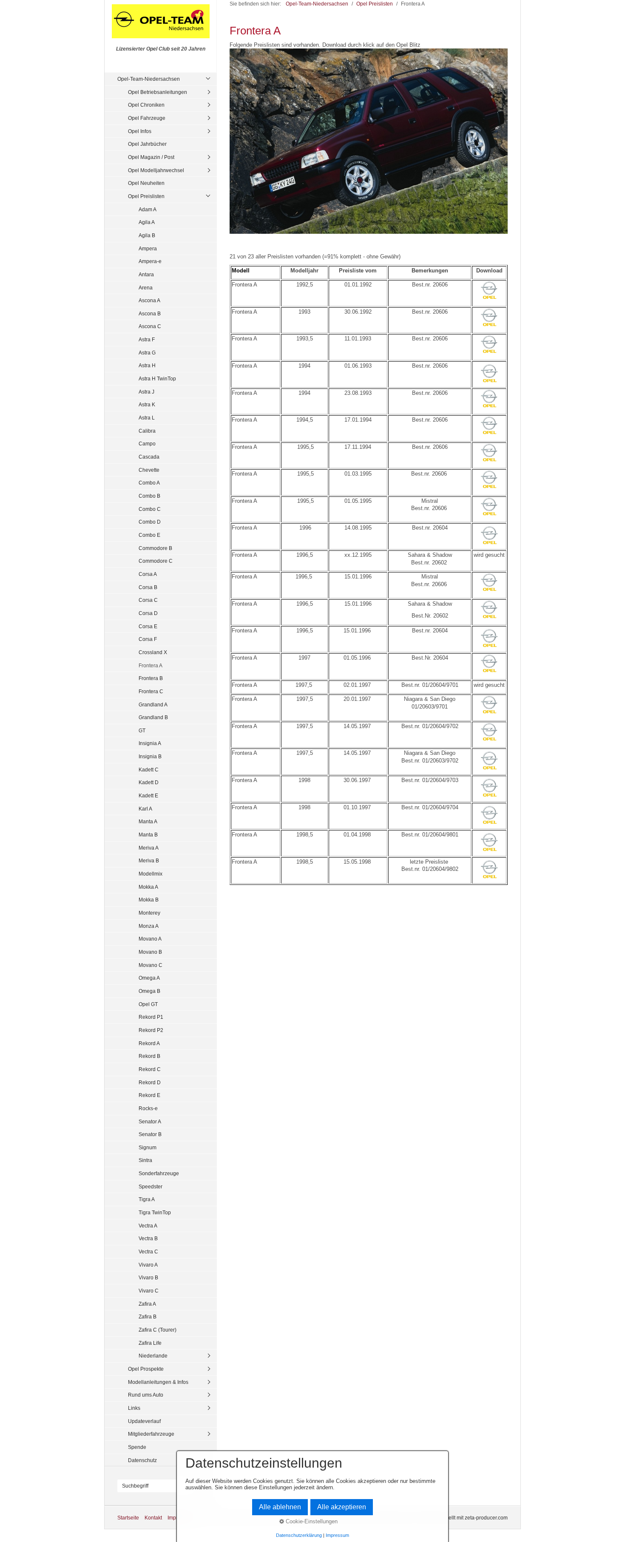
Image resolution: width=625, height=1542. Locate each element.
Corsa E (148, 626)
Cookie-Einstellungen (311, 1521)
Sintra (145, 1160)
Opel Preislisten (146, 196)
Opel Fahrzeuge (146, 118)
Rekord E (149, 1095)
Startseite (128, 1517)
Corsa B (148, 587)
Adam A (147, 209)
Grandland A (153, 704)
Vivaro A (148, 1264)
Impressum (337, 1535)
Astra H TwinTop (157, 378)
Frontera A (150, 665)
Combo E (149, 535)
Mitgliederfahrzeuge (151, 1434)
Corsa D (148, 613)
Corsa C (148, 600)
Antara (146, 274)
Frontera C (151, 691)
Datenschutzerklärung (299, 1535)
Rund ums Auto (145, 1394)
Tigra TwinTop (155, 1212)
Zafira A (147, 1304)
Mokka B (149, 899)
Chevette (149, 470)
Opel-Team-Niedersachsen (148, 79)
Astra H (147, 365)
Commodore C (156, 561)
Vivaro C (149, 1290)
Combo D (150, 521)
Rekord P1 (151, 1017)
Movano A (150, 938)
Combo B (149, 496)
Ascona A (149, 300)
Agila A (147, 222)
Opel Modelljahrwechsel (156, 170)
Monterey (149, 913)
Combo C (150, 509)
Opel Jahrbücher (147, 144)
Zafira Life (150, 1343)
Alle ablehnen (280, 1507)
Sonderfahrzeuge (159, 1173)
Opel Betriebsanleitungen (157, 92)
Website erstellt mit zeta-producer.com (464, 1517)
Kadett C (149, 769)
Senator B (150, 1134)
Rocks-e (148, 1108)
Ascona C (150, 326)
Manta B (148, 834)
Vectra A (148, 1225)
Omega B (149, 991)
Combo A (149, 482)
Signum (147, 1147)
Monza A (149, 926)
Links (134, 1408)
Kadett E (148, 795)
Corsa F (148, 639)
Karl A (145, 808)
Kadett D (149, 782)
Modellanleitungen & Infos (158, 1382)
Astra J (146, 391)
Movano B (150, 952)
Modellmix (150, 873)
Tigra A (147, 1199)
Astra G (147, 352)
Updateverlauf (144, 1421)
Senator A (150, 1121)
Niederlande (153, 1355)
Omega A (149, 978)
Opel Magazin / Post (151, 157)
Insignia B (150, 756)
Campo (147, 443)
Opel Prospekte (146, 1369)
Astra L (147, 417)
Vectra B (148, 1238)
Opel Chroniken (146, 105)
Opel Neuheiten (146, 183)
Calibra (147, 431)
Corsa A (148, 574)
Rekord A (149, 1043)
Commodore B (155, 548)
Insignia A (150, 743)
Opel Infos (139, 131)
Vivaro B (148, 1277)
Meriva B (149, 860)
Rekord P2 (151, 1030)
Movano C (150, 965)
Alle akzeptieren (341, 1507)
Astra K (147, 404)
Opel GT (148, 1004)
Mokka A (148, 887)
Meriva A (149, 847)
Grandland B (153, 717)
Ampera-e (150, 261)
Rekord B (149, 1056)
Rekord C (150, 1069)
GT (142, 730)
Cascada (149, 456)
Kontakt (153, 1517)
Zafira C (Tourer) (157, 1329)
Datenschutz (142, 1460)
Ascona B (150, 313)
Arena (146, 287)
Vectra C (148, 1251)
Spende (137, 1447)
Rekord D (150, 1082)
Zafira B (147, 1316)
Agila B (147, 235)
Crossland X (153, 652)
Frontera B (151, 678)
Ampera (148, 248)
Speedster (150, 1186)
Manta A (148, 821)
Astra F (147, 339)
